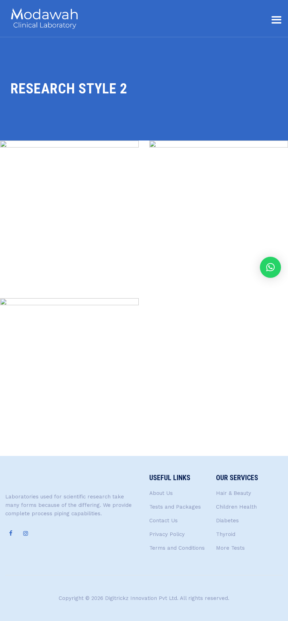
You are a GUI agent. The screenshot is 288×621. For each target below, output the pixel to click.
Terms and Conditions (177, 548)
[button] (270, 267)
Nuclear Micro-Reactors (69, 444)
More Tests (230, 548)
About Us (161, 493)
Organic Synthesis (218, 287)
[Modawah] (44, 18)
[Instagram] (25, 533)
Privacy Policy (167, 534)
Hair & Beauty (233, 493)
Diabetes (227, 520)
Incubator (82, 419)
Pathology (219, 262)
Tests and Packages (175, 507)
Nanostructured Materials (69, 287)
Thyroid (225, 534)
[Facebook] (10, 533)
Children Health (236, 507)
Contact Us (163, 520)
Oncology (69, 262)
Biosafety (56, 419)
